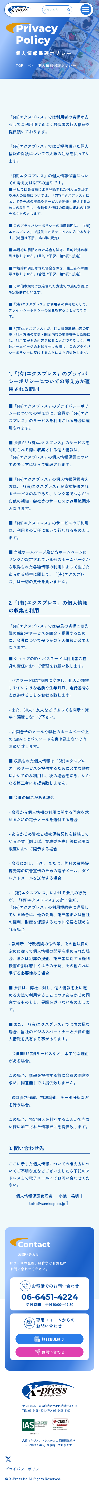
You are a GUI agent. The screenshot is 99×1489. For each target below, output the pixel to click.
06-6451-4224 (49, 1297)
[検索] (68, 9)
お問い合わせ (53, 1352)
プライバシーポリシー (24, 1468)
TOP (19, 65)
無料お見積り (53, 1339)
